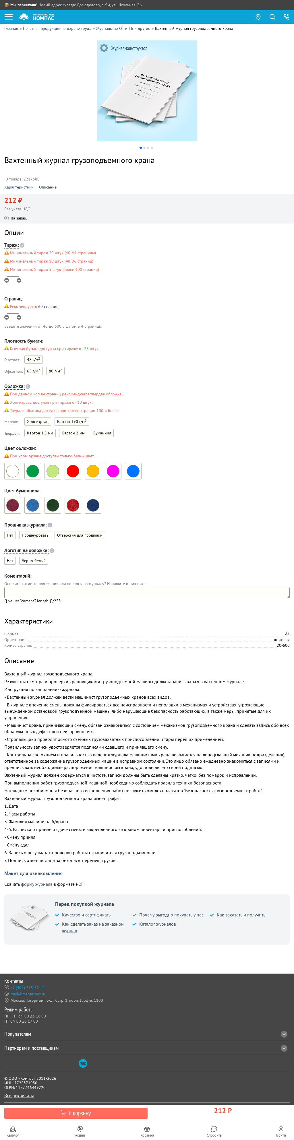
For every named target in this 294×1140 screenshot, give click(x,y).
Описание (48, 187)
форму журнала (37, 884)
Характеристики (19, 187)
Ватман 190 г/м (72, 421)
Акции (80, 1135)
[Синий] (93, 505)
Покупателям (17, 1034)
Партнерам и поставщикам (31, 1048)
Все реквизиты (19, 1095)
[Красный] (73, 471)
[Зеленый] (32, 471)
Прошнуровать (35, 535)
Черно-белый (34, 560)
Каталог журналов (157, 924)
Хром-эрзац (38, 421)
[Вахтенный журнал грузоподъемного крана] (147, 90)
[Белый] (12, 471)
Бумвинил (102, 433)
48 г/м (33, 359)
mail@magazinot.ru (28, 994)
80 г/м (55, 371)
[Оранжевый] (93, 471)
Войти (281, 1135)
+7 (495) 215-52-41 (28, 987)
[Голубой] (133, 471)
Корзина (147, 1135)
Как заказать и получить (241, 915)
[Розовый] (113, 471)
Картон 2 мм (73, 433)
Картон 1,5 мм (40, 433)
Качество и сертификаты (87, 915)
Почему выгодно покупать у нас (171, 915)
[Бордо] (12, 505)
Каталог (13, 1135)
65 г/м (33, 371)
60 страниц (48, 306)
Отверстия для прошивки (79, 535)
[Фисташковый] (53, 471)
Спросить (214, 1135)
